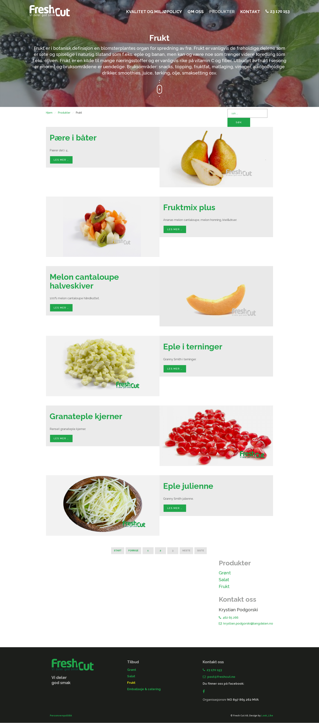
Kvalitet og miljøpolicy (154, 11)
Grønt (225, 572)
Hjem (49, 112)
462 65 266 (230, 617)
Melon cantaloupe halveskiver (84, 281)
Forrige (133, 550)
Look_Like (267, 715)
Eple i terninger (192, 346)
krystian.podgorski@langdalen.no (248, 623)
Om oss (196, 11)
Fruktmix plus (189, 207)
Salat (224, 579)
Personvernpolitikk (61, 715)
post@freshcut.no (221, 677)
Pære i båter (73, 137)
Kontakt (250, 11)
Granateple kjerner (86, 416)
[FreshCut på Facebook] (205, 691)
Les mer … (61, 159)
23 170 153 (280, 11)
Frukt (224, 586)
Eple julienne (188, 486)
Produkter (222, 11)
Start (117, 550)
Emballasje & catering (144, 689)
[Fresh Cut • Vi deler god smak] (50, 11)
